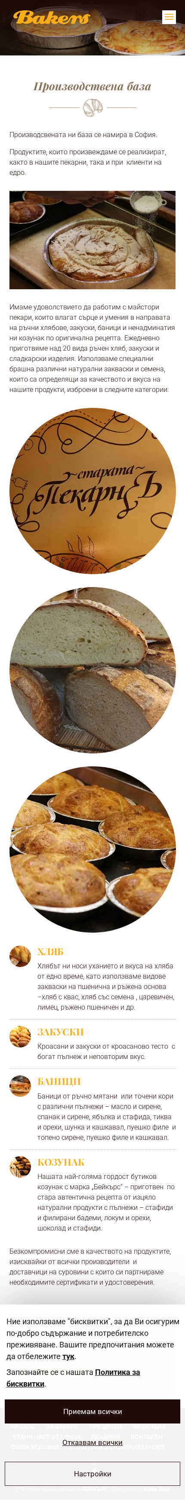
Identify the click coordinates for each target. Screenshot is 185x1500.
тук (68, 1356)
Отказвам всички (92, 1442)
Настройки (92, 1473)
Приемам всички (92, 1411)
